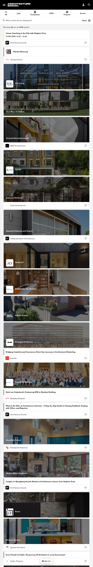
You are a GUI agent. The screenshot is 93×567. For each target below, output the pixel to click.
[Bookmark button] (86, 43)
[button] (85, 559)
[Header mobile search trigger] (89, 4)
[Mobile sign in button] (83, 4)
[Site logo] (19, 4)
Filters (84, 20)
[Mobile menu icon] (4, 5)
